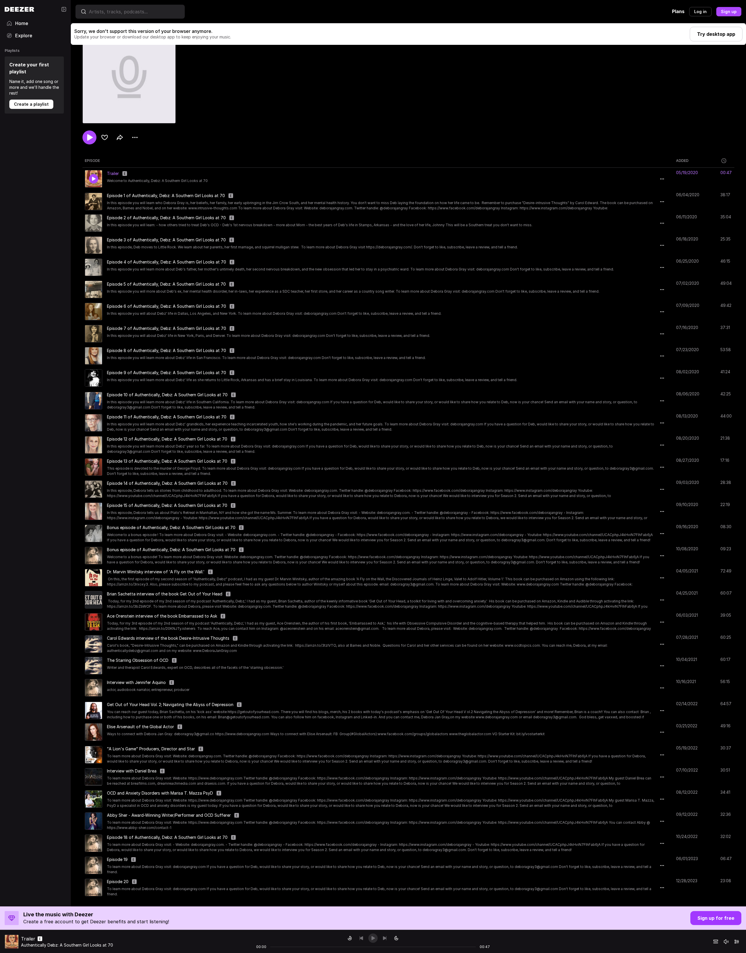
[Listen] (89, 137)
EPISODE (92, 160)
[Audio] (736, 941)
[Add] (105, 137)
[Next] (384, 938)
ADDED (682, 160)
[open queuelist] (715, 941)
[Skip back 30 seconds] (349, 938)
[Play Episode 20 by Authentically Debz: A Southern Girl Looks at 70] (93, 887)
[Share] (120, 137)
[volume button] (726, 941)
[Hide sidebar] (63, 9)
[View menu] (135, 137)
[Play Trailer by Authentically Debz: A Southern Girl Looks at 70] (93, 178)
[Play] (373, 938)
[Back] (361, 938)
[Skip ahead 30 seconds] (396, 938)
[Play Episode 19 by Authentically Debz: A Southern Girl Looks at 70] (93, 865)
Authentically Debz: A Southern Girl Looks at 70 (67, 945)
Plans (678, 11)
